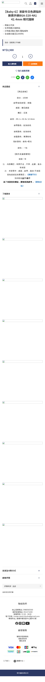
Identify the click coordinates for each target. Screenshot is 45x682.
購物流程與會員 (22, 636)
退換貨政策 (22, 638)
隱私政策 (22, 641)
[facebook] (22, 77)
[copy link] (32, 77)
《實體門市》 (32, 175)
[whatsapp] (27, 77)
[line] (18, 77)
